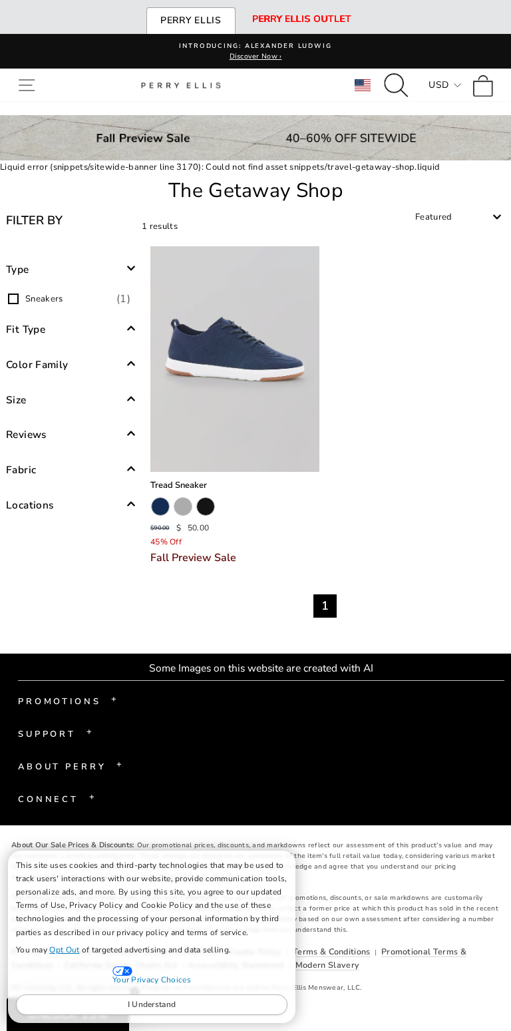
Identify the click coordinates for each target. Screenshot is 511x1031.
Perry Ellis (191, 20)
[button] (29, 85)
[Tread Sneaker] (234, 359)
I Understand (152, 1004)
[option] (71, 299)
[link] (486, 85)
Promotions (67, 700)
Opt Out (64, 949)
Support (55, 732)
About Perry (70, 765)
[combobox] (458, 217)
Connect (56, 798)
